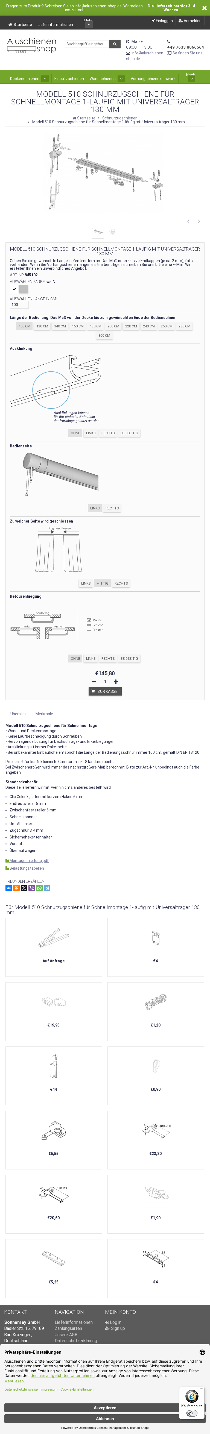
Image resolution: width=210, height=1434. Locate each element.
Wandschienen (103, 79)
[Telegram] (47, 888)
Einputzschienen (69, 79)
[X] (24, 888)
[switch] (191, 1413)
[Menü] (201, 1390)
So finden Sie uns (188, 53)
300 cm (104, 335)
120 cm (42, 326)
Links (90, 433)
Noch (190, 75)
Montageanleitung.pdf (29, 861)
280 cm (184, 326)
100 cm (24, 326)
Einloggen (164, 21)
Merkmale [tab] (44, 713)
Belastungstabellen (26, 868)
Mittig (103, 583)
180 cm (95, 326)
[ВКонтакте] (8, 888)
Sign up (117, 1328)
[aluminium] (23, 289)
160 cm (78, 326)
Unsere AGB (66, 1334)
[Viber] (31, 888)
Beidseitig (129, 433)
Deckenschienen (24, 79)
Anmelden (192, 21)
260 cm (167, 326)
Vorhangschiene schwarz (153, 79)
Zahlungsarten (68, 1328)
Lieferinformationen (55, 24)
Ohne (75, 433)
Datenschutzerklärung (76, 1340)
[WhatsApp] (39, 888)
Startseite (23, 24)
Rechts (108, 433)
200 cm (113, 326)
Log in (115, 1322)
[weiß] (14, 289)
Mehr (88, 21)
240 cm (149, 326)
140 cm (60, 326)
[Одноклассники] (16, 888)
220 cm (131, 326)
